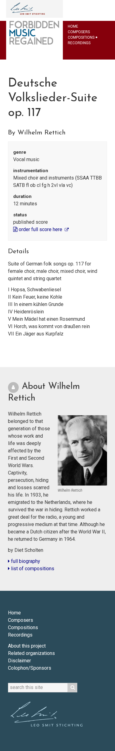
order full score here (40, 229)
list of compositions (32, 568)
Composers (79, 32)
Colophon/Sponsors (29, 668)
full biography (25, 561)
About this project (27, 646)
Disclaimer (19, 661)
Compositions (81, 37)
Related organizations (31, 653)
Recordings (79, 43)
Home (73, 26)
